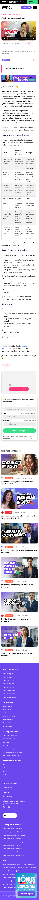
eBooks (5, 778)
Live (10, 512)
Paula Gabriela (7, 709)
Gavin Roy (6, 713)
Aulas (4, 768)
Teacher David (7, 726)
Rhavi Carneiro (7, 706)
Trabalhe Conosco (9, 739)
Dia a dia (17, 14)
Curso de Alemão (8, 687)
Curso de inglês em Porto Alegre (13, 842)
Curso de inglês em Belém (11, 852)
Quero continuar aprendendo (19, 389)
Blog (7, 14)
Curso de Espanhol (9, 677)
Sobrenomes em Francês (11, 884)
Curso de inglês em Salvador (12, 838)
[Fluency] (7, 7)
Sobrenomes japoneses (10, 881)
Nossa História (7, 787)
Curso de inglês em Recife (11, 845)
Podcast (5, 771)
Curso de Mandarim (9, 697)
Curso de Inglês (8, 674)
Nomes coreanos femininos (27, 867)
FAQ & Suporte (7, 796)
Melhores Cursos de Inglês (11, 864)
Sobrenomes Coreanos (10, 874)
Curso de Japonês (9, 690)
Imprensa (6, 742)
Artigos (5, 775)
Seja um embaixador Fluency (12, 755)
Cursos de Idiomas (11, 670)
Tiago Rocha (7, 723)
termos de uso (6, 438)
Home (3, 14)
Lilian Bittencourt (8, 720)
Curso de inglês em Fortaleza (12, 848)
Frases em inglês (28, 864)
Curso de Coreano (9, 694)
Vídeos (12, 14)
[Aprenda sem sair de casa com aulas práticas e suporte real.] (18, 78)
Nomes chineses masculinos (12, 871)
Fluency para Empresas (10, 749)
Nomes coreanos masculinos (12, 877)
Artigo (10, 478)
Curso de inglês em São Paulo (12, 828)
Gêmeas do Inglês (9, 716)
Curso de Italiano (8, 684)
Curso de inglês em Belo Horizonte (14, 832)
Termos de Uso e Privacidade (12, 752)
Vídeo (7, 60)
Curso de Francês (8, 680)
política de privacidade (28, 436)
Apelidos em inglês (9, 867)
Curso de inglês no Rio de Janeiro (14, 835)
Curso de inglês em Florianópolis (13, 855)
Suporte (5, 745)
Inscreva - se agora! (19, 431)
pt (10, 816)
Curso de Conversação (10, 735)
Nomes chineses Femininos (11, 888)
